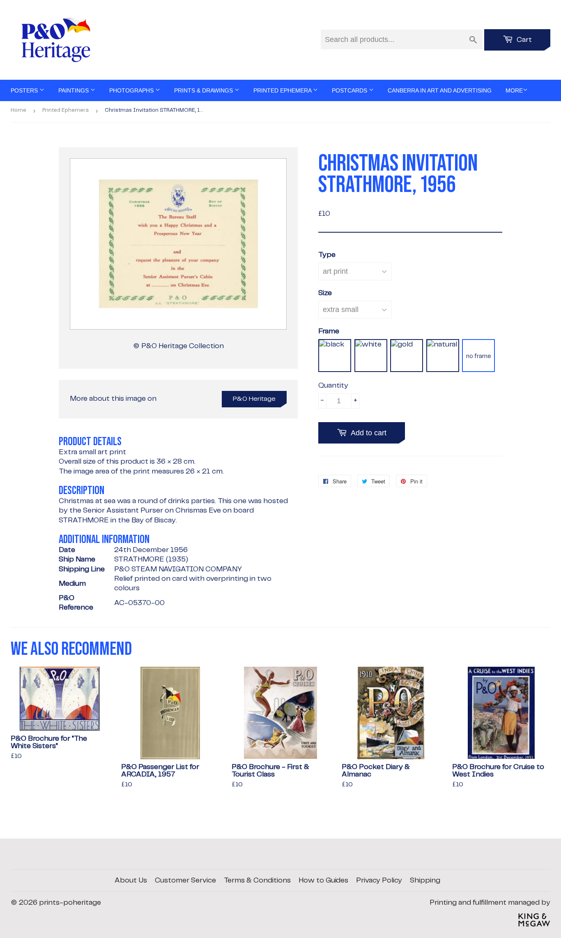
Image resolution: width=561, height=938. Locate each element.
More (514, 90)
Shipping (425, 880)
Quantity (333, 385)
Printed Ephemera (283, 90)
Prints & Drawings (204, 90)
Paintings (74, 90)
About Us (131, 880)
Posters (25, 90)
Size (325, 293)
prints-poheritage (70, 902)
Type (327, 255)
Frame (328, 331)
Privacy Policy (379, 880)
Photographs (132, 90)
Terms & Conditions (257, 880)
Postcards (350, 90)
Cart (523, 40)
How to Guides (323, 880)
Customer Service (185, 880)
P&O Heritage (254, 399)
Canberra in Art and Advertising (440, 90)
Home (18, 110)
